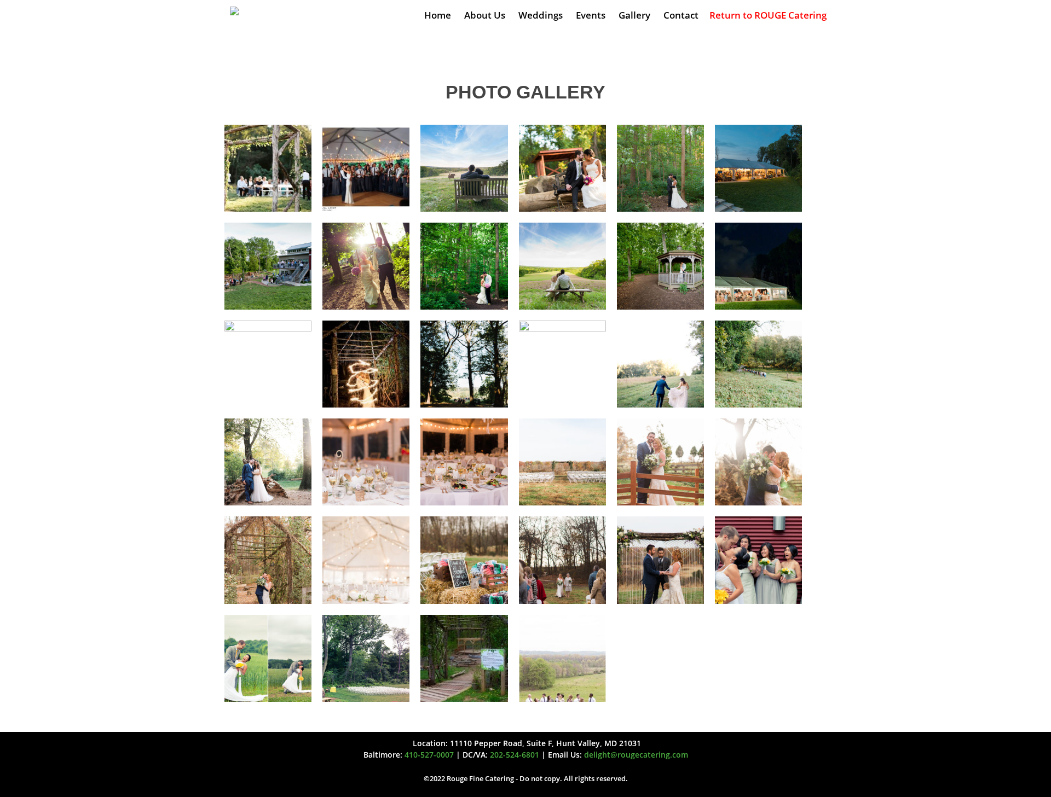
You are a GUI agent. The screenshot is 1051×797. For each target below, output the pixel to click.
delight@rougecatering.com (636, 754)
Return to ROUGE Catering (768, 15)
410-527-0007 (429, 754)
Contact (680, 15)
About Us (484, 15)
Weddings (540, 15)
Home (437, 15)
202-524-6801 (514, 754)
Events (590, 15)
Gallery (634, 15)
